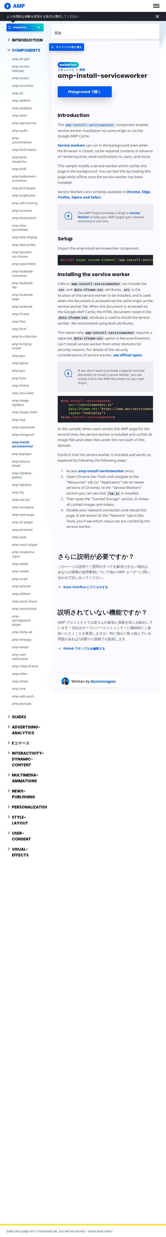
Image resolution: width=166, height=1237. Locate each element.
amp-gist (18, 370)
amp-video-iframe (25, 666)
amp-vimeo (20, 681)
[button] (156, 6)
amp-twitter (20, 647)
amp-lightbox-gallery (22, 475)
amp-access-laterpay (21, 68)
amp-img (18, 420)
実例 (82, 70)
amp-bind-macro (24, 149)
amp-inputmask (23, 427)
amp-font (18, 321)
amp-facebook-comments (23, 273)
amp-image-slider (25, 412)
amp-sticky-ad (22, 632)
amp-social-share (24, 601)
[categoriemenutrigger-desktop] (66, 47)
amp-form (19, 329)
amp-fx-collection (24, 336)
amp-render (20, 571)
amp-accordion (23, 85)
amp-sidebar (21, 594)
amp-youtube (21, 703)
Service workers (71, 145)
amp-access (20, 78)
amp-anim (19, 115)
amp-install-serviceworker (22, 444)
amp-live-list (21, 500)
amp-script (20, 579)
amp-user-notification (20, 656)
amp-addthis (21, 100)
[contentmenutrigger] (105, 31)
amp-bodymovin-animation (24, 178)
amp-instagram (23, 434)
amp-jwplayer (22, 454)
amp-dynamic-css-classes (22, 254)
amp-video (19, 674)
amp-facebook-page (23, 297)
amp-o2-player (22, 522)
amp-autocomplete (22, 140)
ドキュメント (66, 70)
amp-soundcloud (24, 608)
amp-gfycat (20, 363)
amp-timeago (21, 639)
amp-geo (18, 356)
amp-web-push (23, 696)
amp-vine (19, 689)
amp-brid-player (24, 188)
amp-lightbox (21, 485)
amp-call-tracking (24, 203)
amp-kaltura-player (21, 463)
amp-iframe (20, 385)
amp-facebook (22, 306)
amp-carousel (22, 210)
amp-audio (20, 130)
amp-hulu (19, 378)
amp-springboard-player (21, 620)
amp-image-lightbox (21, 402)
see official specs (127, 355)
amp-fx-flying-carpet (22, 346)
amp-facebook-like (23, 285)
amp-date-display (24, 237)
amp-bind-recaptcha (19, 159)
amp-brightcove (23, 195)
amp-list (18, 492)
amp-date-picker (24, 245)
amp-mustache (23, 507)
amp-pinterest (22, 530)
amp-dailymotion (24, 218)
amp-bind (19, 169)
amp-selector (21, 586)
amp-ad (17, 93)
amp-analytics (22, 108)
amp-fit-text (20, 314)
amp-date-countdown (20, 227)
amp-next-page (23, 514)
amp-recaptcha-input (23, 554)
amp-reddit (20, 564)
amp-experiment (24, 264)
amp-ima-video (23, 393)
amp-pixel (19, 537)
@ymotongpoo (103, 681)
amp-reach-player (25, 544)
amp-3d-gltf (20, 59)
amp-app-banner (24, 123)
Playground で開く (84, 91)
